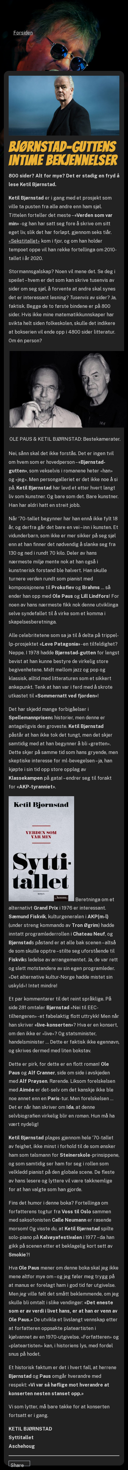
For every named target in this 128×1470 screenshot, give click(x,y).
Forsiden (23, 33)
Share (17, 1464)
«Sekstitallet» (24, 241)
